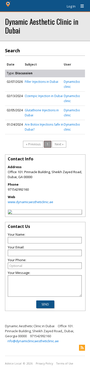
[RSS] (82, 348)
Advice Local (13, 363)
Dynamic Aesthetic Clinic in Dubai (41, 26)
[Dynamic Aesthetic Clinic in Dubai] (10, 212)
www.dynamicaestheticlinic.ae (30, 202)
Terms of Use (64, 363)
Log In (71, 6)
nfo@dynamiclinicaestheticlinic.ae (33, 341)
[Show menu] (80, 6)
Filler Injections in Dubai (41, 82)
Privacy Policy (44, 363)
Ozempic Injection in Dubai (44, 96)
